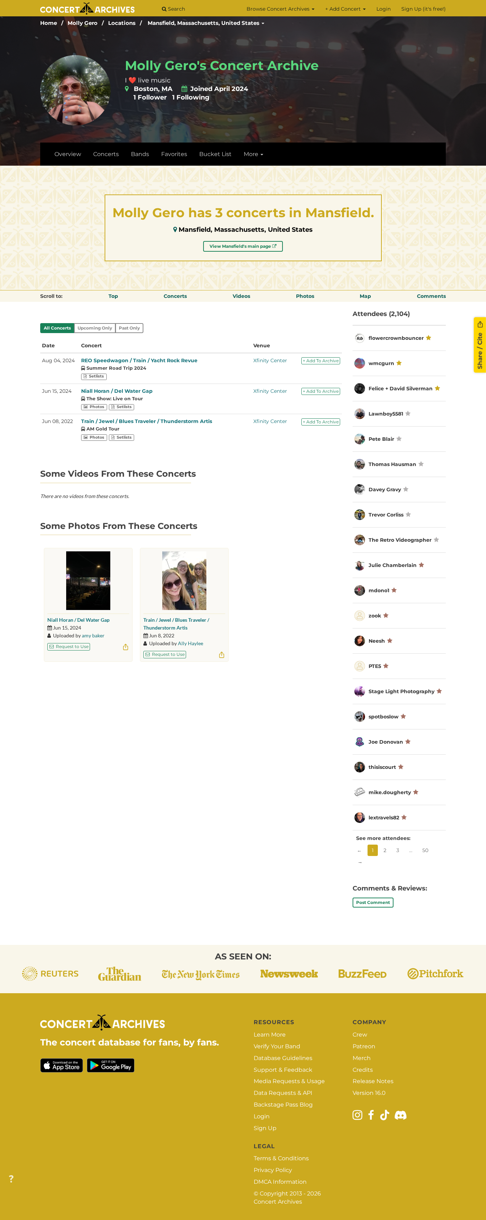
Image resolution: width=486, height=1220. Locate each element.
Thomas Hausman (392, 464)
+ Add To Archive (321, 360)
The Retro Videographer (400, 540)
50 (425, 850)
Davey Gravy (385, 489)
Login (383, 9)
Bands (140, 154)
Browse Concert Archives (279, 9)
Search (176, 9)
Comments (431, 296)
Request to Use (72, 646)
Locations (122, 23)
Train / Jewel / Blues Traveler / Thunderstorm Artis (146, 421)
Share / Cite (480, 350)
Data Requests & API (283, 1093)
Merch (362, 1058)
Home (48, 23)
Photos (305, 296)
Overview (67, 154)
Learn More (270, 1034)
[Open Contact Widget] (11, 1179)
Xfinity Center (270, 360)
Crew (360, 1034)
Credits (363, 1069)
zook (375, 615)
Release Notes (373, 1081)
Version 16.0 (369, 1093)
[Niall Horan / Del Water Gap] (88, 580)
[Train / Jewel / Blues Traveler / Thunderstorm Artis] (184, 580)
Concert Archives (278, 1201)
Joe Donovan (386, 742)
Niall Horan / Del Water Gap (117, 391)
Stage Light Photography (401, 691)
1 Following (191, 97)
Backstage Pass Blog (283, 1104)
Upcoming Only (95, 328)
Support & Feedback (283, 1069)
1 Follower (150, 97)
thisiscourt (382, 767)
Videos (241, 296)
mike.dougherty (390, 792)
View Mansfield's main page (241, 246)
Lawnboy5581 (386, 414)
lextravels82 (384, 817)
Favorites (174, 154)
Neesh (377, 641)
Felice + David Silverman (401, 388)
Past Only (129, 328)
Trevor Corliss (386, 515)
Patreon (364, 1046)
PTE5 (375, 666)
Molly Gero (82, 23)
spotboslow (383, 716)
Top (113, 296)
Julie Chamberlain (393, 565)
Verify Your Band (277, 1046)
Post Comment (373, 902)
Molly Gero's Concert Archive (222, 65)
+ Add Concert (343, 9)
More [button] (252, 154)
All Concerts (57, 328)
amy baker (93, 635)
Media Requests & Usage (289, 1081)
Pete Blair (381, 439)
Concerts (106, 154)
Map (365, 296)
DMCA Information (280, 1181)
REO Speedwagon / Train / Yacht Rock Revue (139, 360)
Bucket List (215, 154)
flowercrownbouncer (396, 338)
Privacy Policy (273, 1170)
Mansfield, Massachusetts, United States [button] (204, 23)
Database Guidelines (283, 1058)
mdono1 (379, 590)
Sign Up (265, 1128)
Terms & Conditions (281, 1158)
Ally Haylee (190, 643)
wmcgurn (381, 363)
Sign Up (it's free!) (423, 9)
